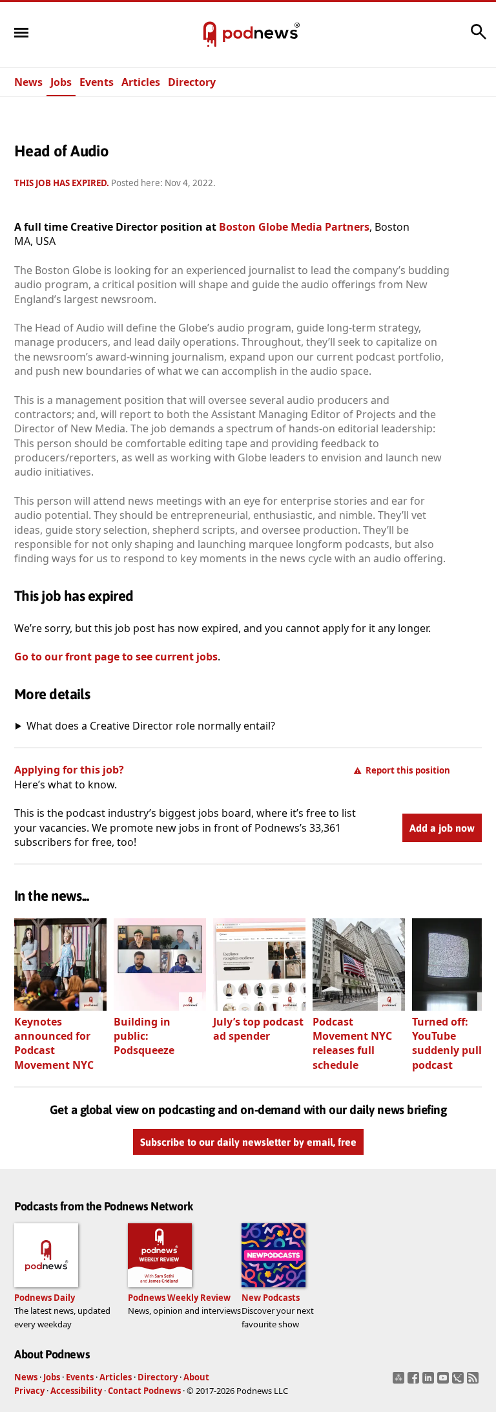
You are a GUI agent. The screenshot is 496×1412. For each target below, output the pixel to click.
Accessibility (76, 1390)
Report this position (408, 770)
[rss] (474, 1381)
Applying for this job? (69, 770)
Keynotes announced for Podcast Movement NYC (54, 1043)
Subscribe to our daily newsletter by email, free (248, 1142)
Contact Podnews (144, 1390)
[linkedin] (429, 1381)
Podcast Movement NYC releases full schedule (352, 1043)
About (196, 1377)
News (28, 82)
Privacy (29, 1390)
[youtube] (444, 1381)
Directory (192, 82)
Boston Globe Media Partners (294, 227)
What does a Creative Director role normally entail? (150, 726)
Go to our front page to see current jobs (116, 656)
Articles (140, 82)
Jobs (61, 82)
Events (96, 82)
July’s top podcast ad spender (258, 1029)
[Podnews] (210, 35)
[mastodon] (400, 1381)
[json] (459, 1381)
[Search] (478, 38)
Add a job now (442, 828)
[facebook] (415, 1381)
